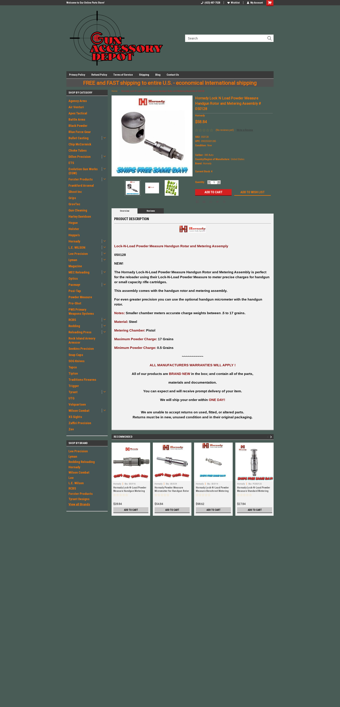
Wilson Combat (79, 411)
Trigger (74, 386)
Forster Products (81, 179)
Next (188, 136)
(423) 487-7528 (212, 2)
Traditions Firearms (82, 380)
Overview (124, 211)
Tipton (73, 373)
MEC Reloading (79, 272)
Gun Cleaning (78, 210)
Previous (115, 136)
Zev (71, 429)
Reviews (151, 211)
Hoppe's (74, 235)
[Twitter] (217, 201)
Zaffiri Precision (80, 423)
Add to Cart (131, 509)
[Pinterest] (224, 201)
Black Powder (78, 126)
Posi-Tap (75, 291)
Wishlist (235, 2)
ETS (71, 163)
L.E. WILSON (77, 247)
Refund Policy (99, 74)
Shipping (144, 74)
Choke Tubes (78, 150)
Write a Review (245, 130)
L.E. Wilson (76, 483)
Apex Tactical (78, 113)
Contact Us (173, 74)
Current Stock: (203, 171)
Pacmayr (74, 285)
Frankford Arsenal (81, 185)
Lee (71, 478)
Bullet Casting (79, 138)
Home (114, 91)
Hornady (74, 241)
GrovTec (74, 204)
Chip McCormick (80, 144)
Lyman (73, 260)
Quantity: (200, 182)
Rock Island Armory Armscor (82, 340)
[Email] (204, 201)
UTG (71, 398)
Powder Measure (80, 297)
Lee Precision (78, 254)
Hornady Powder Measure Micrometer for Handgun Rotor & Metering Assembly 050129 (172, 491)
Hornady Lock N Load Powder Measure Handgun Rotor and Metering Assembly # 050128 (162, 91)
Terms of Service (123, 74)
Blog (157, 74)
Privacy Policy (77, 74)
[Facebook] (197, 201)
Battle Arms (77, 119)
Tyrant (73, 392)
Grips (72, 198)
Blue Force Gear (80, 132)
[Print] (210, 201)
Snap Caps (76, 355)
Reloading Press (80, 332)
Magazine (75, 266)
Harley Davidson (80, 216)
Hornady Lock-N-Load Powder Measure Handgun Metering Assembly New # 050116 (129, 491)
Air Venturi (76, 107)
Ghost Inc (75, 192)
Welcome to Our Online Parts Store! (85, 2)
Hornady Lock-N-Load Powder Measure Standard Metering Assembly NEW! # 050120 (253, 491)
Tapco (73, 367)
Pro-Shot (75, 303)
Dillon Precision (80, 157)
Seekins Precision (81, 349)
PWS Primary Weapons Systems (81, 311)
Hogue (73, 223)
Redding (74, 326)
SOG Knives (76, 361)
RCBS (72, 320)
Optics (73, 278)
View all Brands (79, 504)
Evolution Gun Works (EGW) (83, 171)
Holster (74, 229)
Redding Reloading (82, 462)
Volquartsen (77, 404)
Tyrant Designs (79, 499)
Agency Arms (78, 101)
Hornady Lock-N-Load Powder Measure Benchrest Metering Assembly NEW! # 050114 (212, 491)
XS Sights (75, 417)
